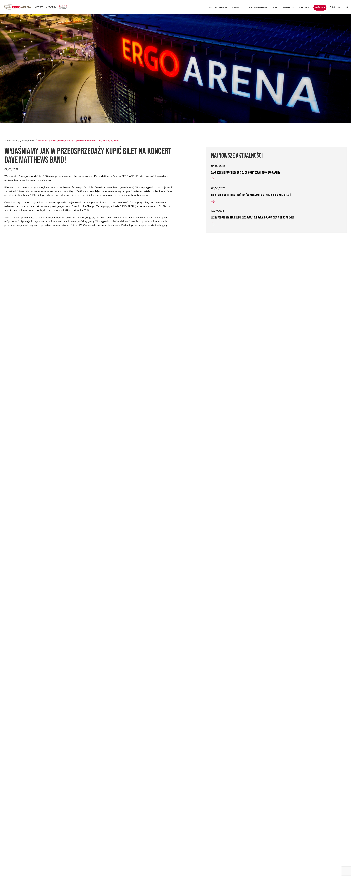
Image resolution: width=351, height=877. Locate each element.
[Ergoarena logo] (17, 7)
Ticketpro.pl (102, 206)
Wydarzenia (216, 7)
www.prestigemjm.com (57, 206)
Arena (236, 7)
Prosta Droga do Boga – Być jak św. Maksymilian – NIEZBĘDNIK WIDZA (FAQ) (251, 195)
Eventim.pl (78, 206)
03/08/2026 (218, 188)
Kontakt (304, 7)
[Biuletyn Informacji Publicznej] (332, 7)
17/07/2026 (217, 210)
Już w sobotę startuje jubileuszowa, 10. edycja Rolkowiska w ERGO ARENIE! (252, 217)
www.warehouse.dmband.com (51, 191)
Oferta (286, 7)
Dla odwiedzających (260, 7)
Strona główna (11, 140)
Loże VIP (320, 7)
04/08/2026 (218, 165)
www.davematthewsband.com (131, 195)
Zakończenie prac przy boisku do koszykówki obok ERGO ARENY (245, 173)
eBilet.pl (89, 206)
